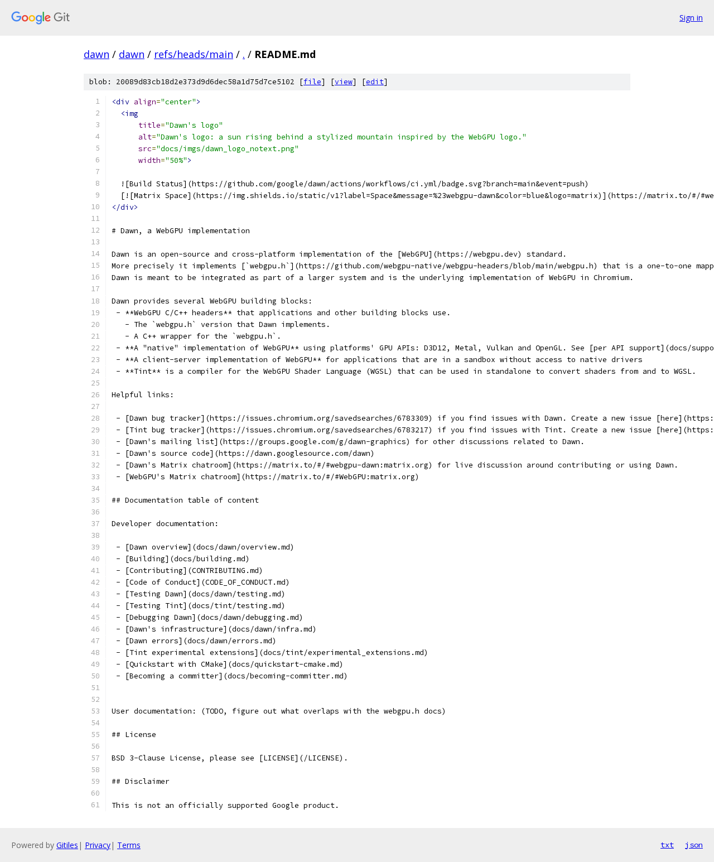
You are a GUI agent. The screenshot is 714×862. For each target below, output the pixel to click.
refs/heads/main (193, 54)
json (694, 845)
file (312, 81)
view (344, 81)
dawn (96, 54)
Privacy (97, 845)
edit (375, 81)
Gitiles (67, 845)
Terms (129, 845)
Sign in (691, 17)
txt (667, 845)
